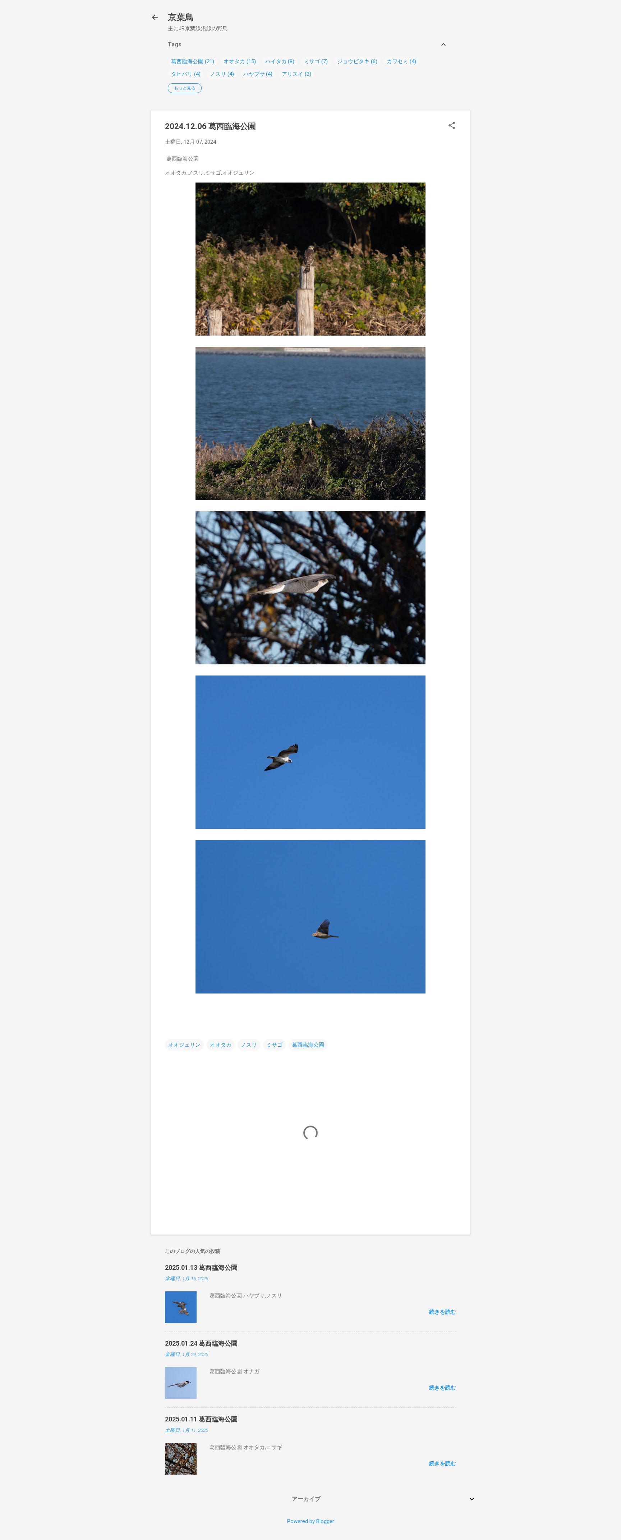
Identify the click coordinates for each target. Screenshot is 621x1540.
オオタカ (234, 61)
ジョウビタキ (353, 61)
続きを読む (442, 1312)
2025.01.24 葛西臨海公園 (201, 1343)
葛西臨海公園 (187, 61)
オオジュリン (184, 1045)
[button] (451, 126)
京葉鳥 (181, 17)
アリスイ (292, 74)
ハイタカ (276, 61)
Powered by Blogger (310, 1521)
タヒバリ (182, 74)
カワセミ (397, 61)
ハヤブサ (254, 74)
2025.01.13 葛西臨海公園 (201, 1267)
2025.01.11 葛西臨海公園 (201, 1419)
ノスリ (218, 74)
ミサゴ (312, 61)
